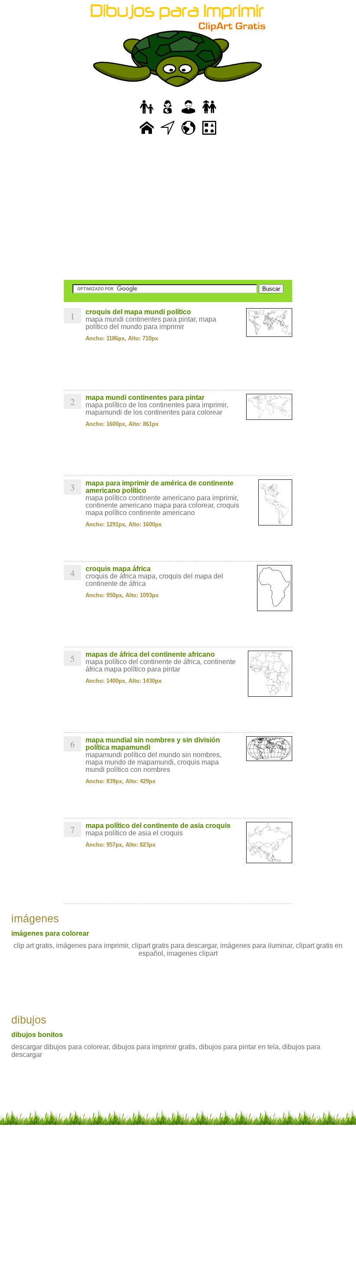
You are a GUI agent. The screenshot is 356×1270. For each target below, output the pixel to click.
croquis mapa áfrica (118, 568)
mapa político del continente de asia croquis (158, 825)
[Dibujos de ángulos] (167, 135)
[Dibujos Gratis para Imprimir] (146, 135)
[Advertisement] (178, 208)
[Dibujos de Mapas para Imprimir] (188, 135)
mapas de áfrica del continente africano (150, 654)
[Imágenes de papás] (188, 114)
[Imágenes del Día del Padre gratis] (146, 114)
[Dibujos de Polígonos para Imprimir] (209, 135)
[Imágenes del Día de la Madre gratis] (167, 114)
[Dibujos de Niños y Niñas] (209, 114)
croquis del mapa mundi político (138, 312)
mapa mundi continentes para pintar (145, 397)
